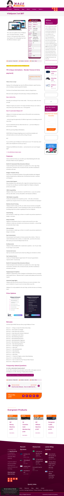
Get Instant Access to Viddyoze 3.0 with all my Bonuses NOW (20, 375)
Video (34, 26)
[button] (23, 396)
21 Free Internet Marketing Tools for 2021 (39, 461)
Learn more (13, 494)
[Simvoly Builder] (51, 148)
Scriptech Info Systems (53, 494)
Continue (7, 494)
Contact (34, 9)
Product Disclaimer (38, 490)
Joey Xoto (35, 22)
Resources (16, 9)
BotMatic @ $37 (27, 466)
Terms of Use (21, 490)
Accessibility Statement (48, 490)
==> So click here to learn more (13, 152)
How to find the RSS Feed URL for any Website (52, 455)
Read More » (12, 433)
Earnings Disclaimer (29, 490)
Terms (40, 9)
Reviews (10, 9)
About (28, 9)
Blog (23, 9)
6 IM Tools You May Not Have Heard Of (39, 453)
